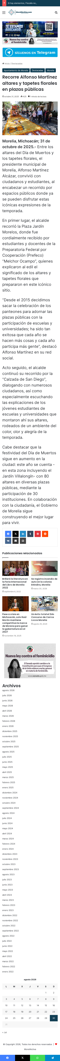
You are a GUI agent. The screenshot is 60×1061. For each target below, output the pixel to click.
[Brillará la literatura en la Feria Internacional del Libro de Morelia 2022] (15, 568)
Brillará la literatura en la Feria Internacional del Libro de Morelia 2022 (15, 583)
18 (14, 1011)
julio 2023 (7, 879)
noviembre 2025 (10, 736)
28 (38, 1018)
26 (22, 1018)
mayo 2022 (7, 951)
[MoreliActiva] (20, 12)
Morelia (50, 70)
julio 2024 (7, 818)
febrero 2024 (8, 843)
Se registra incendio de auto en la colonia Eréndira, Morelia (44, 581)
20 (30, 1011)
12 (22, 1005)
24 (6, 1018)
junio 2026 (7, 700)
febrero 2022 (8, 966)
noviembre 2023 (10, 859)
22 (46, 1011)
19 (22, 1011)
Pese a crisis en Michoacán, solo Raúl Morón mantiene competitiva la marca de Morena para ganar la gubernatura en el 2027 (15, 623)
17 (6, 1011)
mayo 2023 (7, 890)
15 (46, 1005)
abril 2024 (7, 833)
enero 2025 (8, 787)
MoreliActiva (30, 1049)
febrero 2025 (8, 782)
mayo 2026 (7, 705)
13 (30, 1005)
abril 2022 (7, 956)
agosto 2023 (8, 874)
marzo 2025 (8, 777)
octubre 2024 (8, 803)
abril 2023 (7, 895)
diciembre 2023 (9, 854)
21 (38, 1011)
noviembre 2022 (10, 920)
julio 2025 (7, 757)
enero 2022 (8, 971)
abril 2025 (7, 772)
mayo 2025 (7, 767)
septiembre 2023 (10, 869)
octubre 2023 (8, 864)
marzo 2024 (8, 838)
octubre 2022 (8, 925)
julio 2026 (7, 695)
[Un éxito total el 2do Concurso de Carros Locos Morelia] (44, 603)
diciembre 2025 (9, 731)
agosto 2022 (8, 936)
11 (14, 1005)
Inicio (7, 63)
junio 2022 (7, 946)
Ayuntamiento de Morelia (16, 70)
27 (30, 1018)
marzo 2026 (8, 716)
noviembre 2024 (10, 797)
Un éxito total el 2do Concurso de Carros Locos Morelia (42, 617)
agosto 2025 (8, 751)
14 (38, 1005)
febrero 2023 (8, 905)
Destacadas (16, 63)
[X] (15, 534)
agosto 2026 (8, 690)
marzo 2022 (8, 961)
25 (14, 1018)
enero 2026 (8, 726)
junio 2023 (7, 884)
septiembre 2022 (10, 930)
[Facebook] (8, 534)
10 (6, 1005)
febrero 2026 (8, 721)
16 (54, 1005)
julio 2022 (7, 941)
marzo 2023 (8, 900)
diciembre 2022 (9, 915)
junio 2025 (7, 762)
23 (53, 1011)
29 (46, 1018)
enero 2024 (8, 849)
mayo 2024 (7, 828)
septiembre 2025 (10, 746)
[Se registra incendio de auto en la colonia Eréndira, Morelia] (44, 568)
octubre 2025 (8, 741)
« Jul (4, 1032)
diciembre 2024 (9, 792)
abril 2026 (7, 711)
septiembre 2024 (10, 808)
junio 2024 (7, 823)
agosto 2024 (8, 813)
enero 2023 (8, 910)
